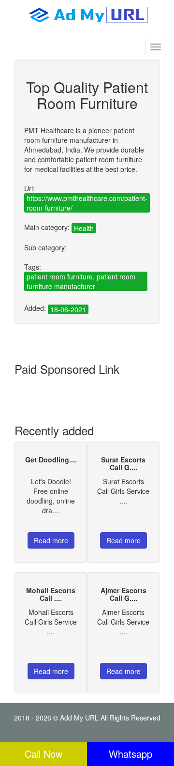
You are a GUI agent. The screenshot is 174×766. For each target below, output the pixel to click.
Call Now (43, 754)
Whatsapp (130, 754)
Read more (51, 540)
